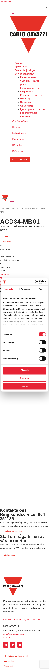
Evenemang (18, 139)
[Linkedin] (12, 645)
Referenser (17, 151)
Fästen (33, 209)
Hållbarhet (17, 145)
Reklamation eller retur (31, 95)
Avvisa (25, 386)
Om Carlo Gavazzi (21, 121)
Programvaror (27, 91)
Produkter (19, 63)
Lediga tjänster (19, 133)
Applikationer (21, 66)
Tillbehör (25, 209)
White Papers (26, 106)
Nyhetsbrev (25, 102)
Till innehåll (5, 2)
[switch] (42, 342)
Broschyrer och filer (29, 88)
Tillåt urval (24, 378)
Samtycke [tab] (8, 289)
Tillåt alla (25, 370)
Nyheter (16, 127)
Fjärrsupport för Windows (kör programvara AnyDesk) (32, 113)
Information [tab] (24, 289)
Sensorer (15, 209)
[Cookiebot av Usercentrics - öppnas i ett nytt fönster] (35, 282)
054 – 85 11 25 (10, 637)
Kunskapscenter (28, 77)
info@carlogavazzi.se (13, 634)
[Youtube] (19, 645)
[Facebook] (5, 645)
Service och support (24, 74)
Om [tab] (40, 289)
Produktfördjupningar (25, 70)
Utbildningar (26, 98)
